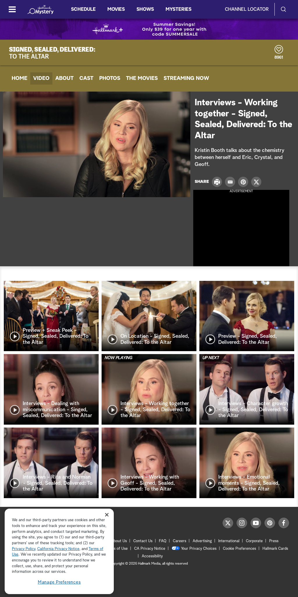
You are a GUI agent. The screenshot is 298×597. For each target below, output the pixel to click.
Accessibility (152, 556)
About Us (119, 541)
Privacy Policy (23, 549)
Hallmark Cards (275, 549)
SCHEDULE (83, 9)
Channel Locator (247, 9)
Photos (109, 78)
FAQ (162, 541)
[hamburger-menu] (12, 9)
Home (19, 78)
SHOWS (145, 9)
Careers (179, 541)
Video (41, 78)
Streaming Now (186, 78)
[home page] (40, 9)
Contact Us (142, 541)
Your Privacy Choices (199, 549)
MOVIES (116, 9)
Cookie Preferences (239, 549)
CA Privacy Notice (149, 549)
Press (274, 541)
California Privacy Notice (58, 549)
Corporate (254, 541)
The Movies (142, 78)
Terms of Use (116, 549)
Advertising (202, 541)
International (229, 541)
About (64, 78)
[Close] (107, 514)
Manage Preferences (59, 582)
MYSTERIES (178, 9)
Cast (86, 78)
